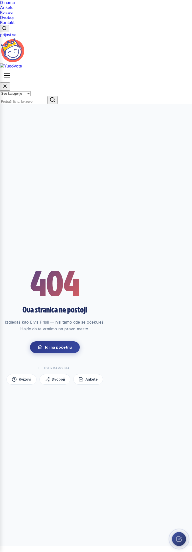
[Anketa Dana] (179, 539)
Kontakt (7, 22)
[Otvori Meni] (7, 75)
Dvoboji (7, 17)
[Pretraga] (4, 28)
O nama (7, 2)
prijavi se (8, 34)
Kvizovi (6, 12)
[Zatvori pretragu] (5, 86)
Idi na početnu (58, 347)
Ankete (7, 7)
